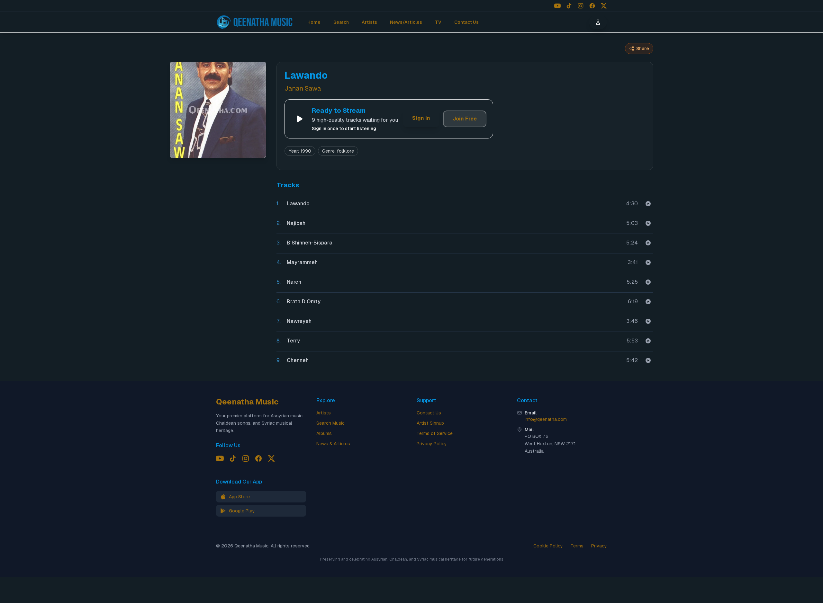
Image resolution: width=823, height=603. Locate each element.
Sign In (421, 118)
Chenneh (298, 360)
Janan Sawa (303, 88)
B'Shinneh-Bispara (309, 243)
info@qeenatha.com (546, 419)
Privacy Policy (432, 443)
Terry (293, 341)
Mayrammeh (302, 262)
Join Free (465, 119)
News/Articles (406, 22)
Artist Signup (430, 423)
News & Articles (333, 443)
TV (438, 22)
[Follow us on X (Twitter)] (604, 6)
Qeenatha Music (247, 401)
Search (341, 22)
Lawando (298, 203)
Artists (369, 22)
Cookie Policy (548, 545)
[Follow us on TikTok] (569, 6)
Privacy (599, 545)
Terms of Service (435, 433)
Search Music (330, 423)
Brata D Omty (304, 301)
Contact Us (466, 22)
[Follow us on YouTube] (557, 6)
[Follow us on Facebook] (592, 6)
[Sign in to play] (648, 204)
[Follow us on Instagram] (580, 6)
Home (314, 22)
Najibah (296, 223)
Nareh (294, 282)
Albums (324, 433)
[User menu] (598, 22)
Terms (577, 545)
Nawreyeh (299, 321)
